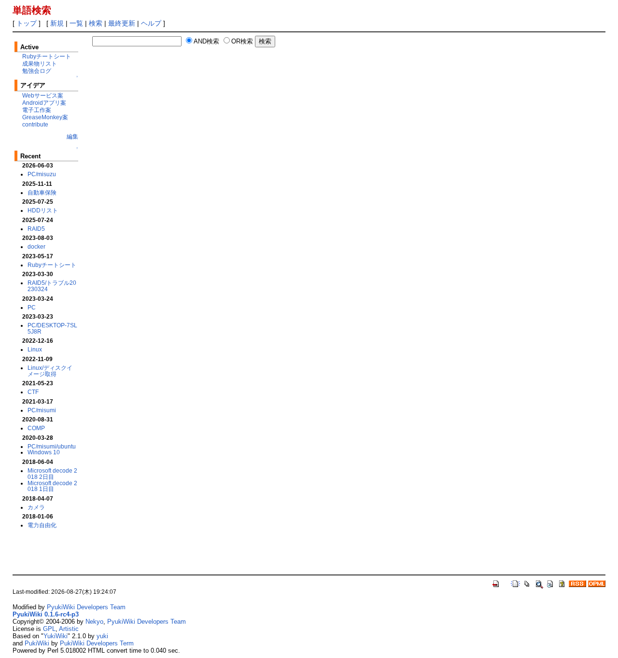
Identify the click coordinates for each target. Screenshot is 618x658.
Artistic (69, 628)
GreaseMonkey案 (45, 117)
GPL (49, 628)
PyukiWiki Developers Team (86, 607)
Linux (35, 349)
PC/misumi (42, 410)
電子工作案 (36, 110)
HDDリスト (43, 210)
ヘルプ (151, 23)
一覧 (76, 23)
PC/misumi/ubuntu (52, 446)
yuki (102, 636)
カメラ (36, 507)
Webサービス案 (42, 95)
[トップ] (496, 583)
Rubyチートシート (46, 56)
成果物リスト (39, 63)
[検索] (539, 583)
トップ (26, 23)
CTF (33, 392)
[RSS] (577, 583)
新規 (57, 23)
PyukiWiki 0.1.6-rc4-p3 (46, 614)
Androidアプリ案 (44, 102)
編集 (72, 136)
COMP (36, 428)
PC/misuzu (42, 174)
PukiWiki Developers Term (97, 643)
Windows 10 (44, 452)
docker (36, 246)
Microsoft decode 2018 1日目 (52, 486)
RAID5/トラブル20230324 (52, 286)
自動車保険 (42, 192)
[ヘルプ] (562, 583)
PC (32, 307)
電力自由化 (42, 525)
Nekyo (94, 621)
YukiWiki (55, 636)
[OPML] (596, 583)
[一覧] (527, 583)
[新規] (515, 583)
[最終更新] (550, 583)
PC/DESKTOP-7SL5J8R (52, 328)
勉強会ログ (36, 71)
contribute (35, 124)
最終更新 (121, 23)
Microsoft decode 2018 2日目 (52, 473)
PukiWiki (37, 643)
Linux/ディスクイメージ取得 (50, 370)
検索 (95, 23)
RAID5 (36, 228)
